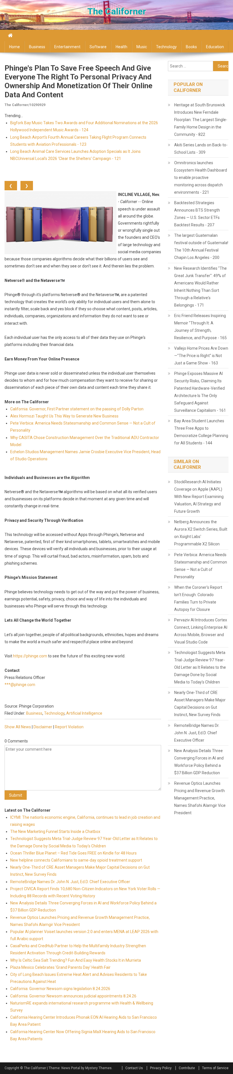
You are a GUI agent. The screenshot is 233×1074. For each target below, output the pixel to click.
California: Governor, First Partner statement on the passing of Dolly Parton (76, 409)
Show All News (18, 727)
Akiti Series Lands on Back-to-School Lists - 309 (201, 149)
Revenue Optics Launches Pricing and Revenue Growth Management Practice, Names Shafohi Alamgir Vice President (200, 798)
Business (37, 47)
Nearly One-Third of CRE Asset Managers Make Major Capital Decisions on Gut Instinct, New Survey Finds (200, 703)
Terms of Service (215, 1068)
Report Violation (69, 727)
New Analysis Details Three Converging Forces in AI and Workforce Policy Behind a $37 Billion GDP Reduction (199, 761)
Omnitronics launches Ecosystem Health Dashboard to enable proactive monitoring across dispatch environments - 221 (200, 178)
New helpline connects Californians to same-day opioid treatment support (76, 860)
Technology (166, 47)
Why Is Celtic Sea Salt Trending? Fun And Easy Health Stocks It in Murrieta (75, 960)
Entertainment (67, 47)
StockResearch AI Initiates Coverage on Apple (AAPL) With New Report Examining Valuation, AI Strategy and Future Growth (199, 497)
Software (98, 47)
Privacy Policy (161, 1068)
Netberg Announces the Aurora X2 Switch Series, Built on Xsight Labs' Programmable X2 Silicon (200, 533)
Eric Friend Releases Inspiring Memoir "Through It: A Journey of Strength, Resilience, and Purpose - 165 (200, 326)
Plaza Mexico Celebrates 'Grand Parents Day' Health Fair (60, 967)
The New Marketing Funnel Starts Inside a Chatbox (55, 831)
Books (191, 47)
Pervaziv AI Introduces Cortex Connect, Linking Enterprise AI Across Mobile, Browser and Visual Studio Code (200, 631)
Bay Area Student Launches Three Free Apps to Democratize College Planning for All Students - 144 (201, 432)
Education (215, 47)
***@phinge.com (20, 684)
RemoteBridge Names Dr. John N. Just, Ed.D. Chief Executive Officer (70, 881)
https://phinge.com (30, 656)
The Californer (116, 11)
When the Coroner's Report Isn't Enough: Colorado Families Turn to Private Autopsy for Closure (198, 598)
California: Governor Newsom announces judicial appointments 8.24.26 (73, 996)
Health (121, 47)
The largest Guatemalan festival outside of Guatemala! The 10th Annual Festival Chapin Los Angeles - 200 (201, 246)
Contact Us (134, 1068)
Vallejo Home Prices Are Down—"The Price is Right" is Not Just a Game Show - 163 (201, 355)
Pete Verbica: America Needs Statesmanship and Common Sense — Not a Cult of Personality (200, 565)
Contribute (187, 1068)
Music (141, 47)
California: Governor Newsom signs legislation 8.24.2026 (60, 988)
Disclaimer (43, 727)
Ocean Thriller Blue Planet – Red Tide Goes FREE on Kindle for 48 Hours (73, 853)
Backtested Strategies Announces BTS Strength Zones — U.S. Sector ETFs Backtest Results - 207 (197, 214)
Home (14, 47)
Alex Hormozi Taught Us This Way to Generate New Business (64, 416)
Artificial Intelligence (84, 713)
